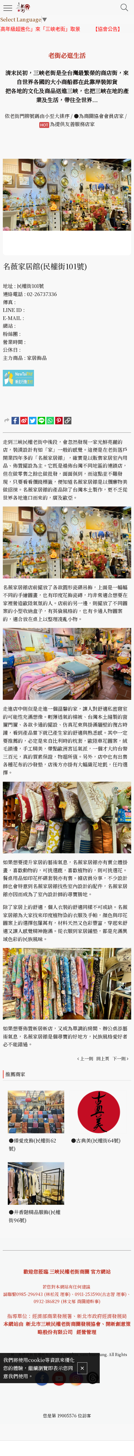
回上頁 (102, 1058)
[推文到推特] (32, 420)
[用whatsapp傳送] (50, 420)
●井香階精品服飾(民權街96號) (34, 1216)
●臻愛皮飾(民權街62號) (32, 1144)
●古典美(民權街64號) (96, 1140)
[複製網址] (67, 420)
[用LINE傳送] (41, 420)
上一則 (86, 1058)
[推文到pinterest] (59, 420)
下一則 (119, 1058)
